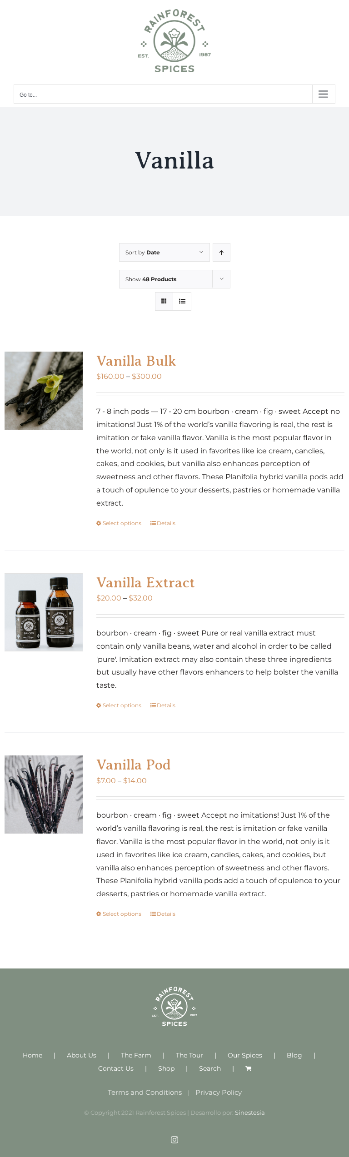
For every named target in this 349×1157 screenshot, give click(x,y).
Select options (122, 523)
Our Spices (245, 1055)
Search (210, 1068)
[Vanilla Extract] (44, 612)
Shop (166, 1068)
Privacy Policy (218, 1092)
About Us (81, 1055)
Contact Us (116, 1068)
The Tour (189, 1055)
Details (166, 523)
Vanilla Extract (145, 582)
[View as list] (182, 301)
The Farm (136, 1055)
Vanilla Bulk (136, 361)
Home (32, 1055)
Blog (294, 1055)
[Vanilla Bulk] (44, 391)
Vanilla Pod (133, 764)
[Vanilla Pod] (44, 794)
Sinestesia (250, 1112)
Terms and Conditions (145, 1092)
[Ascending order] (221, 252)
